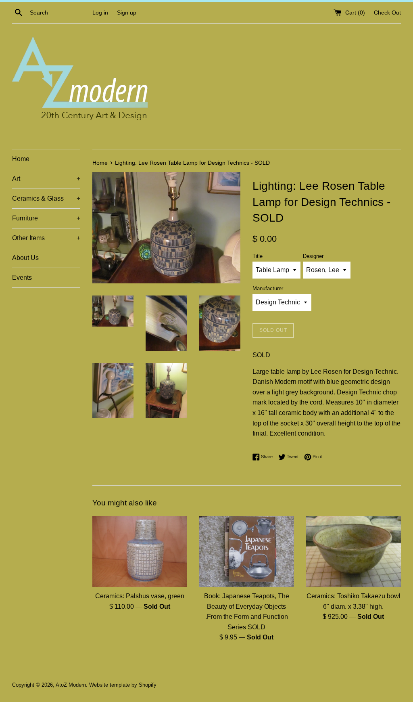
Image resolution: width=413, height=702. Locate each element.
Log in (100, 12)
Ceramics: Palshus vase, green (139, 596)
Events (22, 277)
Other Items (46, 238)
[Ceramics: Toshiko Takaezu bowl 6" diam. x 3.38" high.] (353, 551)
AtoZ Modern (71, 685)
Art (46, 178)
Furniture (46, 218)
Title (257, 256)
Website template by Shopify (122, 685)
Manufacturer (267, 288)
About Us (25, 257)
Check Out (387, 12)
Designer (313, 256)
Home (20, 158)
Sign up (126, 12)
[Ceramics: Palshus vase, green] (139, 551)
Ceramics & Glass (46, 198)
